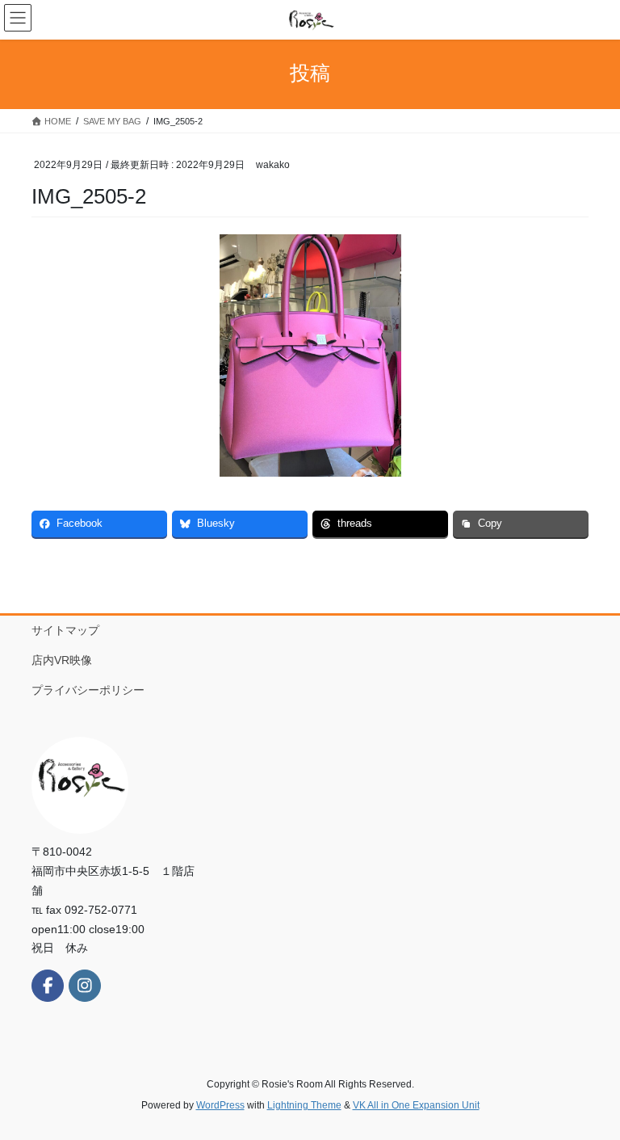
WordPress (220, 1105)
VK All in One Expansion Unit (416, 1105)
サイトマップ (65, 630)
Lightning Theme (304, 1105)
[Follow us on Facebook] (47, 986)
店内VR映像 (67, 660)
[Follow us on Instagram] (85, 986)
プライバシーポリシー (88, 690)
